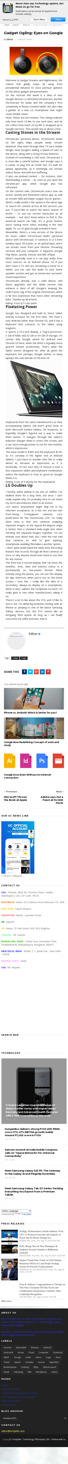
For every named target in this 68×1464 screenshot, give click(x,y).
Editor (33, 634)
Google (26, 25)
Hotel (28, 1357)
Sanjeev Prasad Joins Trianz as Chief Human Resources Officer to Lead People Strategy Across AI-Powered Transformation (40, 1263)
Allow (58, 19)
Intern (38, 1357)
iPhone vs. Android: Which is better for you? (30, 712)
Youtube (29, 1362)
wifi (29, 1372)
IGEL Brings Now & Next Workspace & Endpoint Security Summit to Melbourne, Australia (38, 1249)
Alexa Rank (21, 1347)
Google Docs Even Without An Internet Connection (27, 776)
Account (7, 1347)
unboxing (18, 1372)
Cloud (31, 1352)
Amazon (35, 1347)
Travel (6, 1362)
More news (6, 1301)
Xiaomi (17, 1362)
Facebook (57, 1352)
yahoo (54, 1372)
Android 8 (8, 1352)
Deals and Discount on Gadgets (18, 1397)
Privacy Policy (8, 1404)
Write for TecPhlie (10, 1400)
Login (48, 1357)
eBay (36, 1367)
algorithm (54, 1362)
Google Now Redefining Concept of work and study (31, 744)
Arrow (21, 1352)
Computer (43, 1352)
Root (58, 1357)
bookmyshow (10, 1367)
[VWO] (15, 20)
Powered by (7, 20)
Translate (26, 1214)
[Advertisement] (34, 1004)
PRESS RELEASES (10, 1389)
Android (47, 1347)
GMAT (6, 1357)
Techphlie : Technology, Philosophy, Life (30, 1439)
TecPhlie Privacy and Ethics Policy (19, 1393)
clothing (25, 1367)
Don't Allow (39, 19)
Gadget (15, 25)
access (41, 1362)
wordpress (41, 1372)
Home (6, 25)
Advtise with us (58, 1439)
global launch (49, 1367)
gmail (6, 1372)
